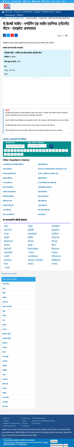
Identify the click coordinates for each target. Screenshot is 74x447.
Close (65, 445)
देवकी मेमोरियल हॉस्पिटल (45, 187)
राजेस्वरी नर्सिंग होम (8, 205)
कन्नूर (6, 233)
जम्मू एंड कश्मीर (7, 338)
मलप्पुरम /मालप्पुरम (35, 260)
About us (6, 418)
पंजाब (4, 375)
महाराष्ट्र (5, 361)
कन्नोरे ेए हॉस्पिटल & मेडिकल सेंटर (48, 173)
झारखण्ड (5, 343)
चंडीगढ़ (4, 297)
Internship (37, 1)
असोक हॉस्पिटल (7, 169)
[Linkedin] (16, 35)
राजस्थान (5, 379)
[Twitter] (8, 35)
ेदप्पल (31, 252)
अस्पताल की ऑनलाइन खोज (16, 18)
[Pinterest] (12, 35)
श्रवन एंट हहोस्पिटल (8, 214)
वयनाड (54, 263)
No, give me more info (57, 445)
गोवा (4, 320)
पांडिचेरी (5, 370)
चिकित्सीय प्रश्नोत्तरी (48, 12)
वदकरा (30, 263)
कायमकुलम (32, 233)
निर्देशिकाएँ (20, 15)
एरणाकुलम (56, 226)
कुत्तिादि (31, 229)
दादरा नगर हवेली (7, 306)
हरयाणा (5, 329)
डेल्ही (4, 311)
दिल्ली (4, 315)
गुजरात (4, 325)
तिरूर (54, 245)
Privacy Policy (11, 444)
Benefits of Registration (11, 423)
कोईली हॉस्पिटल (42, 178)
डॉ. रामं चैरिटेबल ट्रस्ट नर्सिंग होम (47, 183)
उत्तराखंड (5, 402)
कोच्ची (6, 237)
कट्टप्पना (8, 229)
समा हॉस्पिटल (42, 214)
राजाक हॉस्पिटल (42, 205)
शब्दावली (58, 12)
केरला (4, 352)
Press (24, 421)
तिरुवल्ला (55, 248)
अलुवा (30, 226)
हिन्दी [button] (63, 1)
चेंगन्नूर (54, 241)
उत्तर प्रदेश (6, 397)
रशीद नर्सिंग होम (42, 201)
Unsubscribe (36, 423)
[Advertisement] (17, 91)
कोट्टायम (55, 237)
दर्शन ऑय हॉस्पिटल (8, 187)
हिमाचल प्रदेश (6, 334)
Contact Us (57, 1)
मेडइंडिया (3, 18)
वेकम (6, 263)
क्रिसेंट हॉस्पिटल (7, 178)
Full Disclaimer (7, 438)
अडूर (6, 226)
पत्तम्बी (6, 256)
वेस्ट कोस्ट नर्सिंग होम (44, 210)
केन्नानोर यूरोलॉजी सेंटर (9, 173)
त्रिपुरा (4, 393)
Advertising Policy (9, 426)
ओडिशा (5, 366)
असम (4, 288)
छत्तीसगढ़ (5, 302)
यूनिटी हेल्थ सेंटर (7, 201)
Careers (28, 1)
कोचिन (30, 237)
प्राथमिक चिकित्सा (27, 12)
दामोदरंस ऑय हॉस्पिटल (9, 192)
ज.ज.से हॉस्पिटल (7, 183)
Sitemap (25, 423)
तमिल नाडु (5, 384)
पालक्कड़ (7, 260)
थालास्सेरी (8, 252)
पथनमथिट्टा (33, 256)
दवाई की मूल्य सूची (10, 15)
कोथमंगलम (8, 241)
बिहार (4, 293)
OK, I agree (54, 441)
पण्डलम (55, 252)
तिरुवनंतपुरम (33, 248)
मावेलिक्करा (56, 260)
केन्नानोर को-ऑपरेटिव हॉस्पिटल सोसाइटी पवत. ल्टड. (52, 169)
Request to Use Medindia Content (43, 421)
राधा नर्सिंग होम (7, 210)
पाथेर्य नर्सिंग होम (42, 192)
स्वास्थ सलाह (9, 12)
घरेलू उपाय (17, 12)
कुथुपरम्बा (55, 229)
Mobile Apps (17, 1)
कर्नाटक (5, 347)
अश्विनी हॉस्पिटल (43, 164)
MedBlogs (47, 1)
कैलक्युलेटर (37, 12)
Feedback (25, 426)
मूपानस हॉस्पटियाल (43, 196)
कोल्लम (31, 241)
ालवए (7, 267)
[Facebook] (4, 35)
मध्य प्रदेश (5, 356)
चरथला (7, 245)
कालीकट (55, 233)
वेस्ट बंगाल (5, 406)
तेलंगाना (5, 388)
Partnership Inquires (39, 418)
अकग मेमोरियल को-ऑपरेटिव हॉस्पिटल (13, 164)
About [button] (7, 1)
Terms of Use (23, 444)
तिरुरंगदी (7, 248)
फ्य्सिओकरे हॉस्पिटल (8, 196)
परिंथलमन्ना (56, 256)
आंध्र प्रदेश (6, 284)
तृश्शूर (30, 245)
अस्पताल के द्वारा (10, 143)
